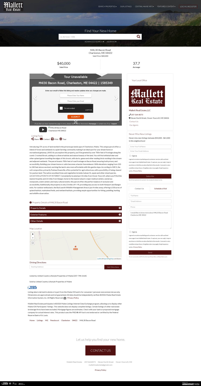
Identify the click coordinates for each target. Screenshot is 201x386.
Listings (40, 320)
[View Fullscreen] (32, 243)
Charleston (65, 320)
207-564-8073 (137, 114)
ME (46, 320)
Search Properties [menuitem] (107, 6)
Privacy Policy (73, 298)
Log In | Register (188, 6)
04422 (74, 320)
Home (32, 320)
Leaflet (99, 258)
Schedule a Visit (160, 188)
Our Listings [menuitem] (126, 6)
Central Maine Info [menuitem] (144, 6)
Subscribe (150, 176)
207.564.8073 (89, 362)
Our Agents (133, 125)
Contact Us (133, 121)
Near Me (111, 41)
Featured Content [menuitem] (165, 6)
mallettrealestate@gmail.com (100, 365)
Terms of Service (161, 256)
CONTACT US (100, 350)
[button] (138, 37)
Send (150, 252)
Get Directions (113, 267)
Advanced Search (94, 41)
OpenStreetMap (108, 258)
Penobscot (54, 320)
